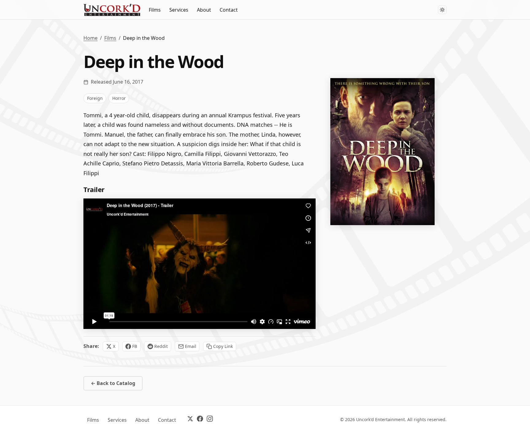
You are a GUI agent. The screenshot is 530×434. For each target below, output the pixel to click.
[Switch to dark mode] (442, 10)
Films (155, 9)
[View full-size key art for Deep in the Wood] (382, 151)
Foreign (95, 98)
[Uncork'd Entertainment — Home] (111, 10)
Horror (119, 98)
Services (178, 9)
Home (90, 38)
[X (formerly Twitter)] (190, 419)
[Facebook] (200, 419)
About (204, 9)
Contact (229, 9)
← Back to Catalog (113, 383)
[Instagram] (210, 419)
